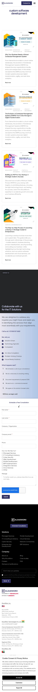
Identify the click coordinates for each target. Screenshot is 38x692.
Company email (7, 434)
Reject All (19, 688)
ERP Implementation (10, 463)
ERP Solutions (24, 544)
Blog (21, 556)
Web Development (9, 459)
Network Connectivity (27, 542)
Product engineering (28, 51)
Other (5, 470)
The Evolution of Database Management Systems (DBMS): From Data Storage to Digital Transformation (19, 115)
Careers (4, 561)
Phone (4, 442)
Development (8, 50)
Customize (19, 682)
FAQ (21, 561)
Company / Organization (9, 426)
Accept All (19, 677)
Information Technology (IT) (17, 51)
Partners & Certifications (10, 564)
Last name (5, 418)
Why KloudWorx (7, 558)
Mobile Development (10, 461)
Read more (8, 82)
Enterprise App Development (7, 545)
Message (4, 473)
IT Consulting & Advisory (11, 455)
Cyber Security (8, 457)
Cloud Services (8, 468)
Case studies (24, 558)
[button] (34, 3)
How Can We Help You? (9, 451)
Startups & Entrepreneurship (27, 171)
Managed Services (9, 453)
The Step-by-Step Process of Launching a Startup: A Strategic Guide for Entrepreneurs (18, 230)
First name (5, 410)
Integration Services (10, 466)
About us (5, 556)
